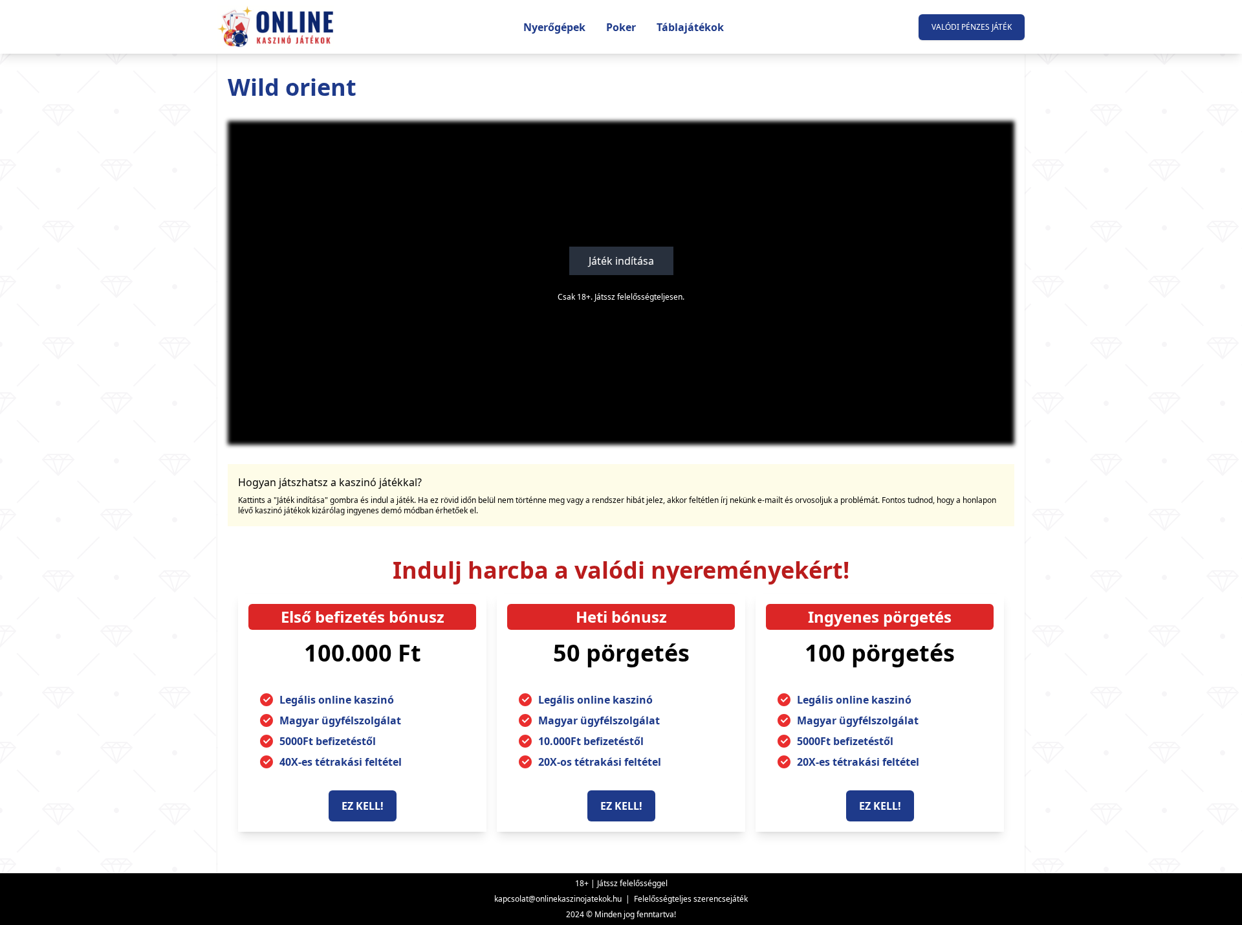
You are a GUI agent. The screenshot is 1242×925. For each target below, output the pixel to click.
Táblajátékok (690, 27)
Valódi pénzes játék (972, 26)
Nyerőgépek (554, 27)
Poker (621, 27)
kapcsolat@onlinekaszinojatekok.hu (558, 898)
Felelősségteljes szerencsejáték (691, 898)
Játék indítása (621, 261)
